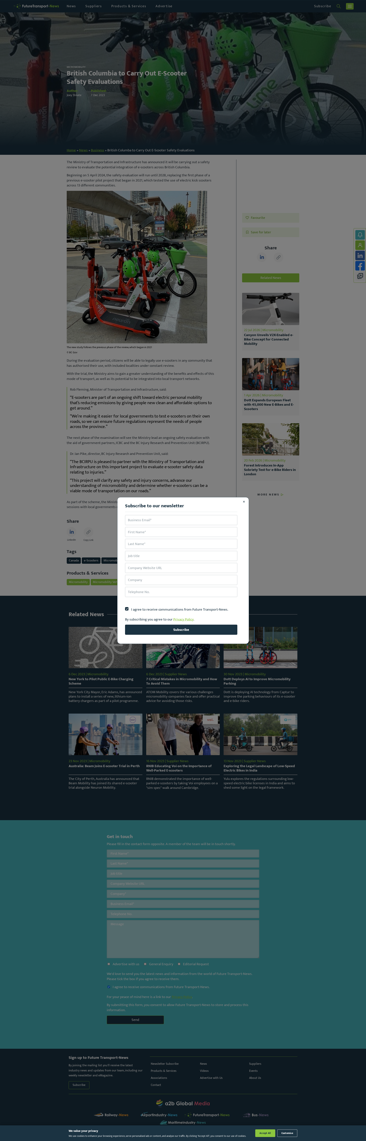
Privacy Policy (183, 619)
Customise (287, 1133)
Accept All (265, 1133)
